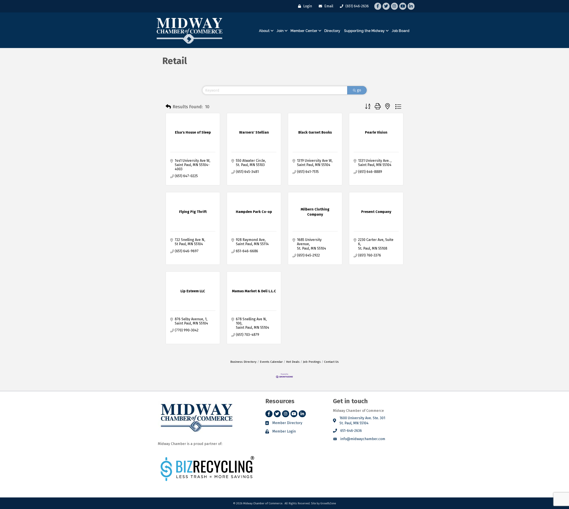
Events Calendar (271, 362)
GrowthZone (328, 503)
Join (280, 31)
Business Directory (243, 362)
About (264, 31)
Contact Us (331, 362)
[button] (168, 107)
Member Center (304, 31)
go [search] (359, 90)
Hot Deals (293, 362)
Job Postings (312, 362)
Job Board (400, 31)
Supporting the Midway (364, 31)
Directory (332, 31)
